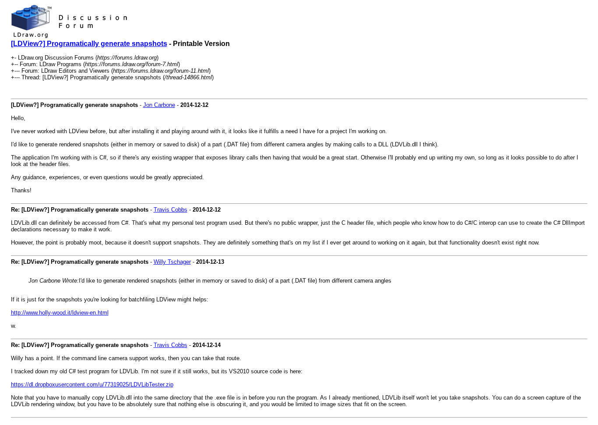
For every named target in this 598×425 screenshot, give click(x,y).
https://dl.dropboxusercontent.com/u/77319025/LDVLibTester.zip (92, 384)
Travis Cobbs (170, 209)
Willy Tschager (172, 262)
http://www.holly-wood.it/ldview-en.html (60, 312)
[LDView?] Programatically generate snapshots (89, 43)
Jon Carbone (159, 105)
